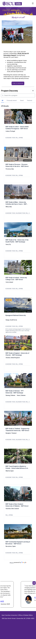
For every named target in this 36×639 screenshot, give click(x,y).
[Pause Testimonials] (34, 583)
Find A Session (18, 83)
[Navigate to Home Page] (12, 3)
